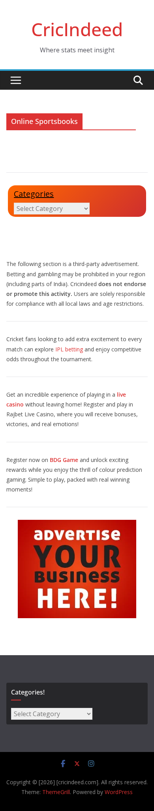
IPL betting (69, 349)
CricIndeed (77, 29)
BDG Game (64, 460)
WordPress (119, 792)
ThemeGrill (56, 792)
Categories (34, 193)
